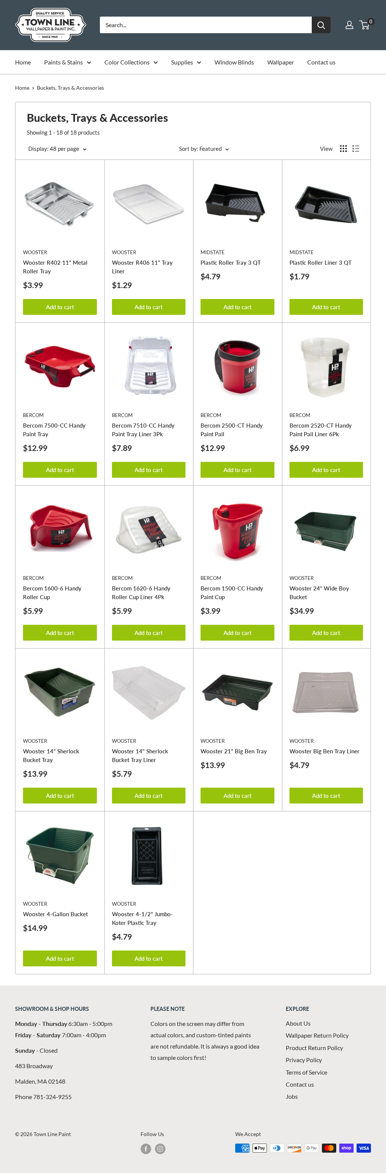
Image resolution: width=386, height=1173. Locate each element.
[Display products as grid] (343, 148)
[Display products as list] (355, 148)
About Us (298, 1023)
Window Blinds (234, 62)
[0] (364, 24)
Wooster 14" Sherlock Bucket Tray (51, 755)
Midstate (213, 252)
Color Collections (127, 62)
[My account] (349, 25)
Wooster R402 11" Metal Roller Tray (55, 266)
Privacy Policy (304, 1059)
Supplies (182, 62)
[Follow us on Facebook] (146, 1149)
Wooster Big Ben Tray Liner (325, 751)
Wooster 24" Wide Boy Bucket (319, 592)
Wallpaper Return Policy (317, 1035)
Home (23, 62)
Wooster (35, 252)
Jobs (292, 1096)
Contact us (321, 62)
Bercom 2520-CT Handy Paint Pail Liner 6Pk (321, 429)
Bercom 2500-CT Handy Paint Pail (232, 429)
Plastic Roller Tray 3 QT (231, 262)
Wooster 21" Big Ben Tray (234, 751)
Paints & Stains (63, 62)
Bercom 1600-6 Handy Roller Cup (52, 592)
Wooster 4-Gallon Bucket (55, 914)
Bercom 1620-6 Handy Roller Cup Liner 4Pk (141, 592)
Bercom (33, 415)
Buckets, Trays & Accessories (70, 87)
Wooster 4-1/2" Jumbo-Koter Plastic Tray (142, 918)
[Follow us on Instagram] (160, 1149)
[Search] (321, 25)
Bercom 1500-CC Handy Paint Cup (232, 592)
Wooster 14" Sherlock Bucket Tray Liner (140, 755)
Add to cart (60, 307)
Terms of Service (306, 1072)
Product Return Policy (314, 1047)
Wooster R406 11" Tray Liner (142, 266)
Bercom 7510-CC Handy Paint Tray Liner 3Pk (143, 429)
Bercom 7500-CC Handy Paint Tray (54, 429)
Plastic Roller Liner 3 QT (321, 262)
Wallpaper (280, 62)
